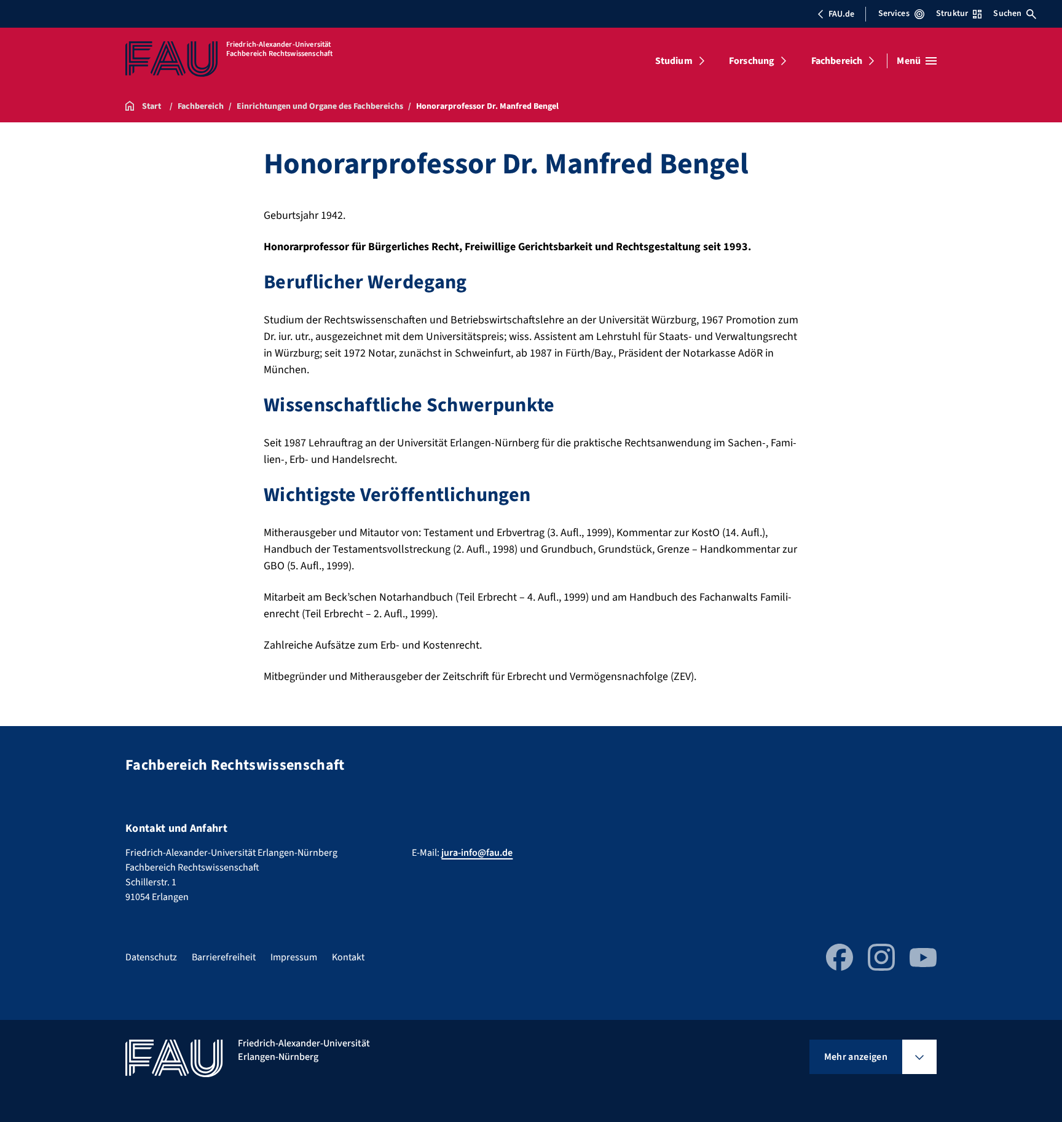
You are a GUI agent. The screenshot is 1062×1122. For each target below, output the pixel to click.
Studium (674, 61)
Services (894, 13)
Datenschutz (151, 957)
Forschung (751, 61)
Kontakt (348, 957)
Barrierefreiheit (224, 957)
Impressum (293, 957)
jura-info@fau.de (477, 852)
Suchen (1007, 13)
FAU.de (841, 14)
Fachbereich (837, 61)
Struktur (952, 13)
